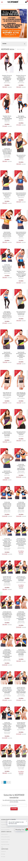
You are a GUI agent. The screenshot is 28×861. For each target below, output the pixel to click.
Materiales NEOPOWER (5, 829)
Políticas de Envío (4, 834)
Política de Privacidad (5, 844)
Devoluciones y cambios (5, 839)
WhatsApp (3, 854)
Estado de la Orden (4, 841)
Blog (2, 847)
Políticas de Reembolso (5, 836)
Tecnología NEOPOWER (5, 827)
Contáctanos (3, 851)
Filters (4, 43)
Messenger (3, 856)
